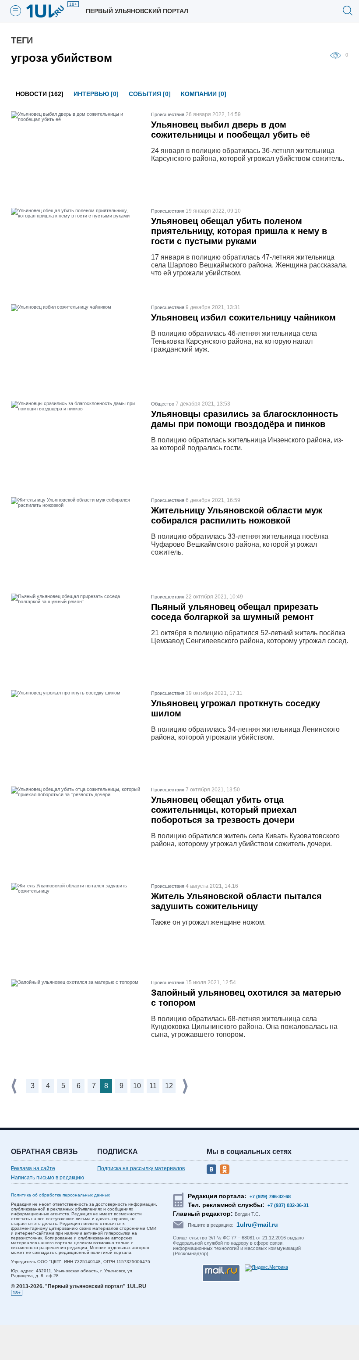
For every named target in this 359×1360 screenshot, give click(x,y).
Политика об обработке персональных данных (60, 1195)
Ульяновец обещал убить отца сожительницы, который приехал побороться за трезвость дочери (224, 810)
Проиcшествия (167, 114)
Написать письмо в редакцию (47, 1178)
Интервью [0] (96, 93)
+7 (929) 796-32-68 (270, 1196)
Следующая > (186, 1086)
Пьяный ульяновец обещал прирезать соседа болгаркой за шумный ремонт (234, 612)
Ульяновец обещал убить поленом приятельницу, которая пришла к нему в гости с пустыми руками (239, 231)
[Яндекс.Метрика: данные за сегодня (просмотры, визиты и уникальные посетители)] (266, 1267)
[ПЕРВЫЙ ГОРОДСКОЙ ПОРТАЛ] (50, 11)
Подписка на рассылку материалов (141, 1168)
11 (153, 1085)
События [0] (150, 93)
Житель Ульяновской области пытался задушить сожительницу (236, 901)
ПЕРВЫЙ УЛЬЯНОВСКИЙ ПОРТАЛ (137, 10)
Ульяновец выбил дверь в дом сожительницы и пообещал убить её (230, 129)
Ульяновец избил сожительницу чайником (243, 317)
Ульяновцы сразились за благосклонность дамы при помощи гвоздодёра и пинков (244, 419)
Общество (162, 403)
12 (169, 1085)
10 (137, 1085)
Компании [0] (203, 93)
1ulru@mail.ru (257, 1224)
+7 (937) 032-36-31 (288, 1205)
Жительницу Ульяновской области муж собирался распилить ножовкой (236, 515)
